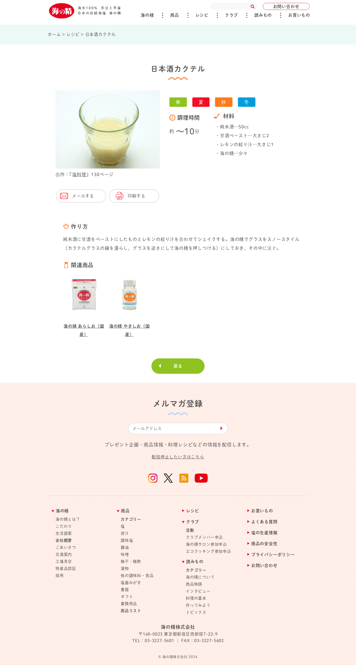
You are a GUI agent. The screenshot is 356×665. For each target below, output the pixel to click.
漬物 (125, 568)
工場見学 (64, 561)
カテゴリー (131, 519)
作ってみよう (198, 605)
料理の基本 (196, 598)
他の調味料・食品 (137, 575)
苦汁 (125, 533)
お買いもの (299, 15)
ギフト (127, 597)
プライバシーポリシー (273, 555)
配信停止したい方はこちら (178, 457)
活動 (190, 530)
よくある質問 (264, 522)
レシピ (201, 15)
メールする (83, 196)
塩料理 (79, 174)
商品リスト (131, 611)
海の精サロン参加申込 (206, 544)
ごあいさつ (66, 547)
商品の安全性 (264, 544)
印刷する (136, 196)
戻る (178, 366)
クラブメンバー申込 (204, 537)
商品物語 (194, 584)
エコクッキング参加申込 (208, 551)
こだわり (64, 526)
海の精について (200, 577)
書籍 (125, 590)
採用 (60, 575)
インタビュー (198, 591)
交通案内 (64, 554)
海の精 (147, 15)
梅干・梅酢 (131, 561)
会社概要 (64, 540)
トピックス (196, 612)
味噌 (125, 554)
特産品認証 (66, 568)
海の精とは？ (68, 519)
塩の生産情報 (264, 533)
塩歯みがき (131, 583)
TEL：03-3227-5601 (153, 640)
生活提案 (64, 533)
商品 (174, 15)
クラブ (231, 15)
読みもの (263, 15)
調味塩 (127, 540)
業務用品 (129, 604)
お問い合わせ (286, 6)
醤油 (125, 547)
